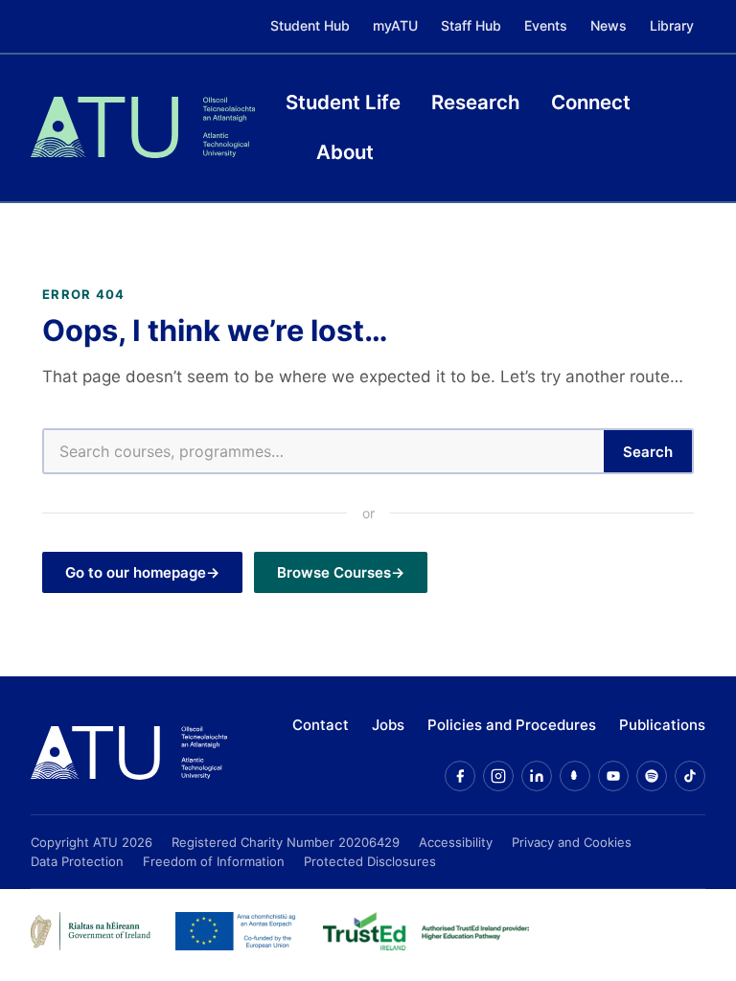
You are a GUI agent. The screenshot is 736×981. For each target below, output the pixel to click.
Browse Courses (334, 572)
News (608, 25)
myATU (395, 25)
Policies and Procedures (511, 725)
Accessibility (456, 842)
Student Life (343, 102)
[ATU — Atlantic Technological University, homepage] (143, 127)
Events (545, 25)
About (345, 152)
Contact (320, 725)
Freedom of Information (214, 861)
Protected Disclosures (370, 861)
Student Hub (310, 25)
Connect (591, 102)
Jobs (388, 725)
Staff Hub (471, 25)
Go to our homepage (135, 572)
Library (672, 25)
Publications (662, 725)
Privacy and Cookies (572, 842)
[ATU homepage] (129, 753)
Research (475, 102)
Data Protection (77, 861)
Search (648, 452)
